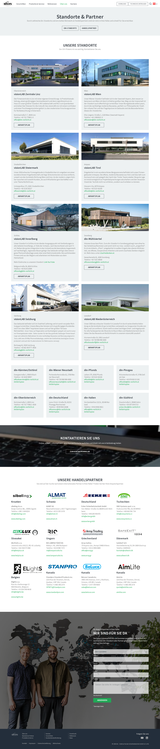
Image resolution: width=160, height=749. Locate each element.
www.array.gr (86, 555)
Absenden (102, 700)
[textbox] (121, 651)
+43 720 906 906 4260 (98, 340)
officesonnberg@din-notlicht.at (96, 262)
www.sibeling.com (18, 519)
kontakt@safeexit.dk (124, 550)
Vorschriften (49, 736)
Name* (95, 663)
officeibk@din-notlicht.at (94, 191)
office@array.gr (87, 550)
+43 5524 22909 (26, 269)
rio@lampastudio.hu (54, 550)
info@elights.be (17, 592)
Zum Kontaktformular (80, 451)
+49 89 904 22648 (62, 407)
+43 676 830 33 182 (133, 379)
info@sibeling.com (18, 514)
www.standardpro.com (55, 592)
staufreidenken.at (107, 253)
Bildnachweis (57, 743)
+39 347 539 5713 (132, 404)
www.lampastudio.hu (54, 555)
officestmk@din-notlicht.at (24, 191)
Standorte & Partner (28, 736)
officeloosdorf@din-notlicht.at (96, 342)
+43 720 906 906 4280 (63, 379)
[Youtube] (142, 738)
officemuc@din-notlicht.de (59, 409)
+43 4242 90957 (26, 377)
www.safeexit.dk (122, 555)
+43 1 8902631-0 (97, 117)
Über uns (24, 734)
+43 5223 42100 (96, 188)
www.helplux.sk (17, 555)
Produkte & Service (27, 738)
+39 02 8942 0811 (97, 407)
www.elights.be (17, 597)
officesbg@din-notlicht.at (24, 350)
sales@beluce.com (88, 587)
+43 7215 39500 (96, 259)
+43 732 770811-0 (27, 117)
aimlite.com (121, 592)
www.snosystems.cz (124, 519)
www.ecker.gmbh (88, 521)
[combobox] (121, 651)
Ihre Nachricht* (97, 695)
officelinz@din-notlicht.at (24, 407)
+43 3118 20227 (26, 188)
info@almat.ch (52, 514)
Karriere (48, 734)
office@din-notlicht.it (92, 409)
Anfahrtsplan (24, 125)
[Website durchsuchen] (150, 4)
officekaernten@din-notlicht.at (26, 379)
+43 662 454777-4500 (28, 347)
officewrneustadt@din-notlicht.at (62, 382)
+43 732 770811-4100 (28, 404)
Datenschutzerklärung (44, 743)
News (71, 738)
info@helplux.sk (17, 550)
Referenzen (73, 736)
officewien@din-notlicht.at (94, 120)
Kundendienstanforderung (53, 738)
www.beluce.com (88, 592)
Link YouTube (49, 262)
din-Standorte (70, 28)
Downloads (122, 4)
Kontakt (24, 743)
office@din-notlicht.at (22, 120)
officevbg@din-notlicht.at (24, 271)
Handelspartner (89, 28)
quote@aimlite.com (124, 587)
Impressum (32, 743)
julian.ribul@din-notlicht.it (129, 407)
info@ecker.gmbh (88, 516)
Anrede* (95, 656)
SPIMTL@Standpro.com (55, 587)
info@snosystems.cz (124, 514)
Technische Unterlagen (138, 4)
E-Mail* (95, 671)
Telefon (95, 679)
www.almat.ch (51, 519)
